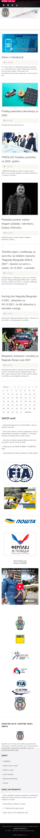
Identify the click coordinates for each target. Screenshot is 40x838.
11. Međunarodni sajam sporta (13, 808)
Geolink (25, 835)
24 (34, 394)
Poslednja (28, 412)
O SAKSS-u (7, 761)
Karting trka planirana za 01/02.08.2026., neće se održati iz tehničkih (19, 426)
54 (25, 408)
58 (8, 412)
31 (30, 398)
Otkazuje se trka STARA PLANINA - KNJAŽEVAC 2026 (19, 447)
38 (25, 401)
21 (21, 394)
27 (12, 398)
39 (30, 401)
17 (4, 394)
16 (33, 390)
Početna (6, 387)
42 (8, 405)
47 (30, 405)
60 (17, 412)
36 (17, 401)
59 (12, 412)
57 (4, 412)
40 (34, 401)
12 (16, 390)
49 (4, 408)
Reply (15, 561)
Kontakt (5, 783)
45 (21, 405)
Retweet (20, 561)
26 (8, 398)
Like (25, 561)
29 (21, 398)
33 (4, 401)
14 (25, 390)
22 (25, 394)
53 (21, 408)
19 (12, 394)
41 (4, 405)
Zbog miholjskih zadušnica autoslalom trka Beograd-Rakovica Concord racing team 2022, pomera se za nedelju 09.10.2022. (20, 797)
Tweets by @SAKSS (20, 563)
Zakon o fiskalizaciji (12, 57)
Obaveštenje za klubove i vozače (14, 804)
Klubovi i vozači (8, 770)
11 (11, 390)
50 (8, 408)
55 (30, 408)
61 (21, 412)
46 (25, 405)
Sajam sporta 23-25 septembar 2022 (15, 812)
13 (20, 390)
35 (12, 401)
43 (12, 405)
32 (34, 398)
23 (30, 394)
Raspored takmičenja (10, 779)
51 (12, 408)
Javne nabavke (8, 774)
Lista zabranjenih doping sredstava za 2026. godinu (20, 453)
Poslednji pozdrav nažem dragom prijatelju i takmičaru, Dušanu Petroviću (18, 223)
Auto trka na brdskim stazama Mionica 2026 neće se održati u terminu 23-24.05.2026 (19, 441)
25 (4, 398)
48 (34, 405)
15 (29, 390)
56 (34, 408)
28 (17, 398)
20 (17, 394)
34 (8, 401)
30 (25, 398)
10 (7, 390)
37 (21, 401)
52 (17, 408)
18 (8, 394)
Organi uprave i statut (10, 765)
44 (17, 405)
